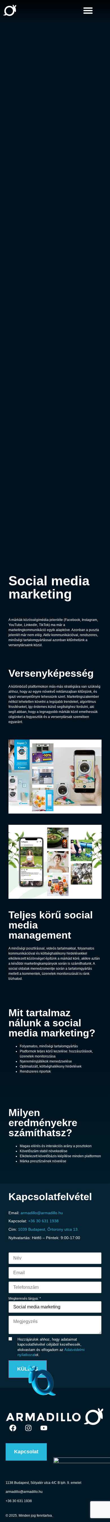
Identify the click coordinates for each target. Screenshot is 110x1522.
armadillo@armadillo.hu (42, 1213)
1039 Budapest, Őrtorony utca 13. (48, 1229)
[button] (88, 10)
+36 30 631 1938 (43, 1221)
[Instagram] (28, 1428)
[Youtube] (44, 1428)
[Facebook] (13, 1428)
